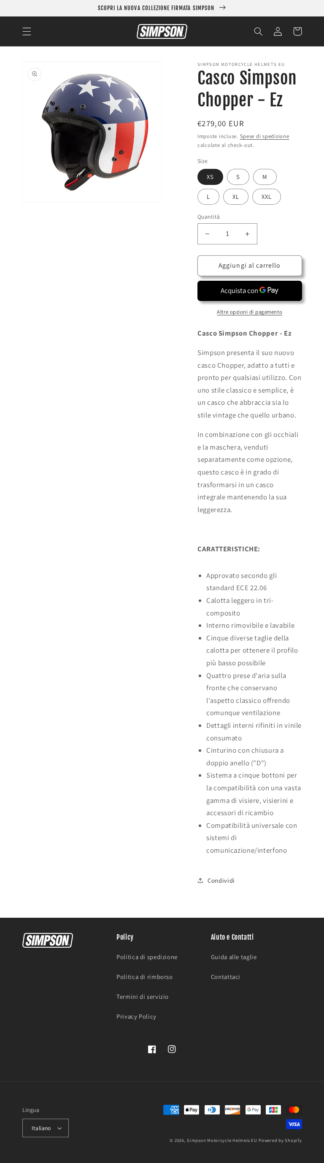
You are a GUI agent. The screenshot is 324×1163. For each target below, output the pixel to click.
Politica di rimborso (144, 977)
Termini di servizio (142, 996)
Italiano (41, 1128)
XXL (267, 196)
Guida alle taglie (234, 957)
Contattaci (225, 977)
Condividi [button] (221, 880)
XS (210, 177)
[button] (26, 31)
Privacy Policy (136, 1016)
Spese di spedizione (264, 136)
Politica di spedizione (147, 957)
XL (235, 196)
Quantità (208, 216)
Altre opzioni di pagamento (249, 311)
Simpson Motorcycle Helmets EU (222, 1140)
